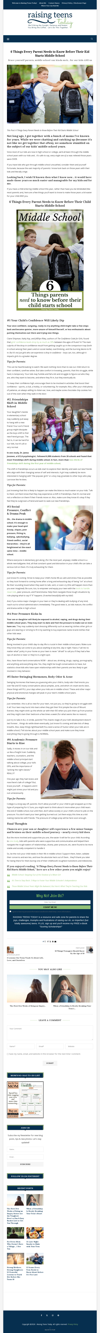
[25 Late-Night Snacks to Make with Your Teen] (35, 1233)
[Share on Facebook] (47, 941)
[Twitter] (47, 1315)
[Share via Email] (55, 941)
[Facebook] (41, 1315)
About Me (42, 3)
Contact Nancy (54, 3)
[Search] (92, 38)
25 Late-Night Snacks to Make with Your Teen (33, 1244)
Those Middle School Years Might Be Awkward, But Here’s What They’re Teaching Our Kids (49, 886)
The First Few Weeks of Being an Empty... (28, 1006)
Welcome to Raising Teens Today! (24, 3)
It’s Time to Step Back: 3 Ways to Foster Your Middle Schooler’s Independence (44, 880)
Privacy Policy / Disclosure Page (74, 3)
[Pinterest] (58, 1315)
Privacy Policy (73, 1324)
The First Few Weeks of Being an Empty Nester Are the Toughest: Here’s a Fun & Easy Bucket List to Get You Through (15, 1216)
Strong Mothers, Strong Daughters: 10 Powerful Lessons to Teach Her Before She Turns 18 (15, 1273)
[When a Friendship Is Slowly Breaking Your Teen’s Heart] (72, 989)
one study (13, 841)
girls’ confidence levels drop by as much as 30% (32, 342)
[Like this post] (45, 941)
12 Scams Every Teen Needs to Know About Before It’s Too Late (34, 1271)
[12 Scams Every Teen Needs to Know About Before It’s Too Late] (35, 1258)
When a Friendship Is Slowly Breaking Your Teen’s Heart (34, 1211)
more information (64, 912)
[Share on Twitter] (50, 941)
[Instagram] (52, 1315)
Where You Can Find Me (50, 6)
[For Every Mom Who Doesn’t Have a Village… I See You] (15, 1233)
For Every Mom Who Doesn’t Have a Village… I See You (15, 1245)
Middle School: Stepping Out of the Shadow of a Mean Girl (36, 874)
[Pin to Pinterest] (53, 941)
